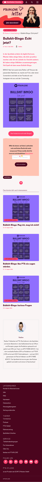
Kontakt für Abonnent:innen (11, 388)
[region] (21, 16)
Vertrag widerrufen (9, 410)
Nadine (20, 46)
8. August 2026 (8, 308)
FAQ (4, 396)
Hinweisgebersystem (9, 406)
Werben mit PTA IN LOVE (10, 452)
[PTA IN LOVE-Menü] (37, 2)
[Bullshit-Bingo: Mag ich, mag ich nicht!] (21, 222)
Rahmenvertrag (8, 429)
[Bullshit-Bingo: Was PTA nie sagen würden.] (21, 260)
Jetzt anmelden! (21, 164)
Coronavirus (7, 419)
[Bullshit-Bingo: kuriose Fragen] (21, 302)
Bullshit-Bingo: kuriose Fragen (17, 306)
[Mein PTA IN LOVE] (26, 2)
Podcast (5, 422)
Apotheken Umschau (14, 2)
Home (7, 33)
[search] (31, 2)
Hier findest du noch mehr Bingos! (21, 133)
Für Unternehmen (8, 445)
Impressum (6, 399)
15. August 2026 (8, 269)
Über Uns (6, 449)
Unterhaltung (10, 30)
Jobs (4, 392)
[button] (21, 16)
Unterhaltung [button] (10, 220)
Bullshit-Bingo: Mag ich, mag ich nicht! (21, 225)
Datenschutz (7, 403)
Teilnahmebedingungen (10, 441)
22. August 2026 (8, 227)
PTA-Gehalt (6, 426)
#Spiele (7, 177)
